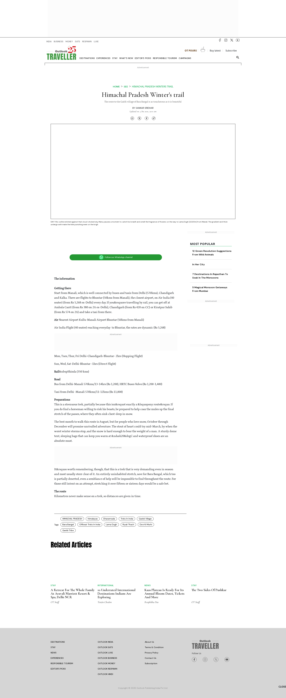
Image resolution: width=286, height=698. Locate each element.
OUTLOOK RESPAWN (107, 656)
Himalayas (93, 518)
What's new (126, 58)
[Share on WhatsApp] (132, 118)
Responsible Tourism (165, 58)
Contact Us (150, 646)
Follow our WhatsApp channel (119, 257)
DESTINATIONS (58, 630)
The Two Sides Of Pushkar (208, 567)
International (106, 562)
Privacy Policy (151, 640)
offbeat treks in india (89, 524)
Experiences (104, 58)
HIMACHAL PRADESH (72, 518)
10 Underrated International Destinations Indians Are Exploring (116, 570)
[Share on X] (139, 118)
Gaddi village (145, 518)
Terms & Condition (154, 635)
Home (116, 86)
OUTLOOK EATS (105, 635)
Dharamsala (109, 518)
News (147, 573)
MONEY (69, 41)
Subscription (151, 651)
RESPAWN (87, 41)
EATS (77, 41)
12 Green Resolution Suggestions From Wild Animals (214, 254)
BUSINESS (58, 41)
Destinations (87, 58)
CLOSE (282, 686)
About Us (149, 630)
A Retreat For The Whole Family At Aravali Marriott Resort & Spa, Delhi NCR (73, 570)
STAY (53, 635)
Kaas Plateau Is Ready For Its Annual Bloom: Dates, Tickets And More (164, 581)
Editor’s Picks (143, 58)
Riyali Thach (128, 524)
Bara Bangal (68, 524)
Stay (115, 58)
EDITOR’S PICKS (58, 656)
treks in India (127, 518)
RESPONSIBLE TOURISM (62, 651)
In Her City (212, 268)
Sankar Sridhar (145, 108)
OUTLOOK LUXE (105, 640)
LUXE (96, 41)
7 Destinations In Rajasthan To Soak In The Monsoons (216, 281)
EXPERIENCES (57, 646)
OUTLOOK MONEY (106, 651)
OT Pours (191, 50)
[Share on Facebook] (146, 118)
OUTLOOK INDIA (105, 630)
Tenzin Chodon (105, 590)
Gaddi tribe (68, 530)
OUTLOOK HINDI (105, 662)
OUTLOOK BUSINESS (107, 646)
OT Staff (55, 590)
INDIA (49, 41)
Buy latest (215, 50)
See (126, 86)
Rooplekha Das (151, 590)
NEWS (53, 640)
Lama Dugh (111, 524)
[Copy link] (153, 118)
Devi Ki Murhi (146, 524)
